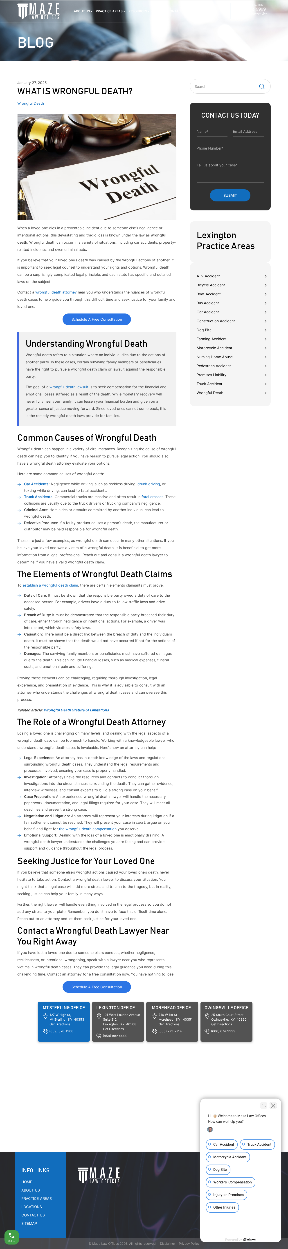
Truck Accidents (38, 496)
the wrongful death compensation (88, 829)
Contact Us (177, 11)
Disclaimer (167, 1243)
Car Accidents (36, 484)
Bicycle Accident (211, 285)
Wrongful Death (210, 393)
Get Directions (60, 1024)
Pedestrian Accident (214, 366)
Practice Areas (109, 11)
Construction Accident (216, 321)
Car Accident (208, 312)
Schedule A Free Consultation (97, 319)
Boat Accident (209, 294)
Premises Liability (211, 375)
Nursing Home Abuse (215, 357)
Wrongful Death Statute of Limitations (76, 710)
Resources (137, 11)
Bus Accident (208, 303)
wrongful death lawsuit (68, 387)
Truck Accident (209, 384)
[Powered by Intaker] (249, 1239)
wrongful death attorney (56, 292)
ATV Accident (208, 276)
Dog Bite (204, 330)
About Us (82, 11)
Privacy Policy (189, 1243)
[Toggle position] (263, 1105)
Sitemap (29, 1223)
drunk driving (148, 484)
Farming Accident (212, 339)
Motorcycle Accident (214, 348)
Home (26, 1182)
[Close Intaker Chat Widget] (273, 1105)
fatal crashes (152, 496)
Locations (203, 11)
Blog (157, 11)
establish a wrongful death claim (50, 585)
